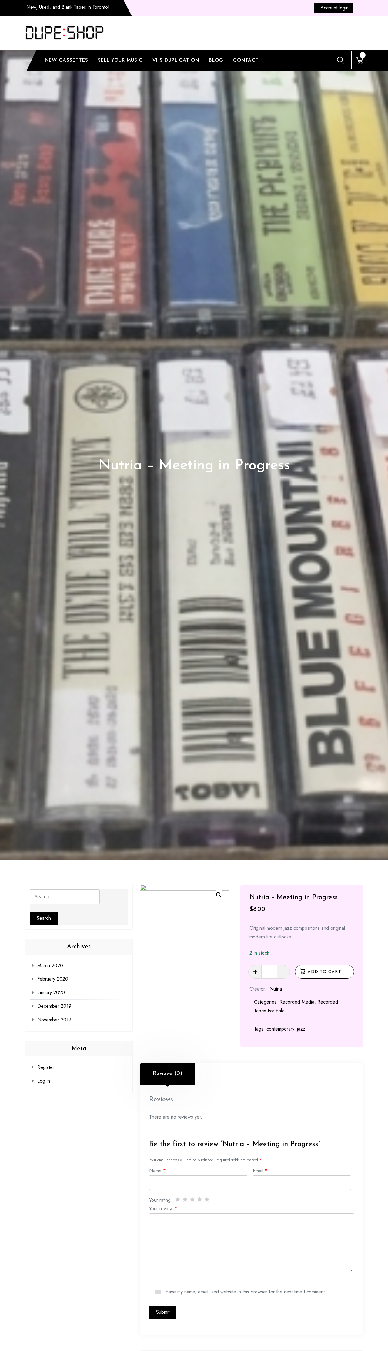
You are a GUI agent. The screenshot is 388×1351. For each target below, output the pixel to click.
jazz (301, 1028)
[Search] (340, 60)
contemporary (280, 1028)
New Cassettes (66, 60)
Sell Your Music (120, 60)
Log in (43, 1080)
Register (45, 1067)
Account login (334, 7)
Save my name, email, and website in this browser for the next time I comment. (246, 1291)
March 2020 (50, 965)
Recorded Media (296, 1001)
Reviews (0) (167, 1074)
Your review (163, 1208)
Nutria (275, 988)
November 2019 (54, 1019)
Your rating (160, 1199)
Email (260, 1170)
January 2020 (51, 992)
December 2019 (54, 1006)
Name (157, 1170)
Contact (246, 60)
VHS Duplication (175, 60)
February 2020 (52, 978)
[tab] (167, 1074)
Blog (216, 60)
